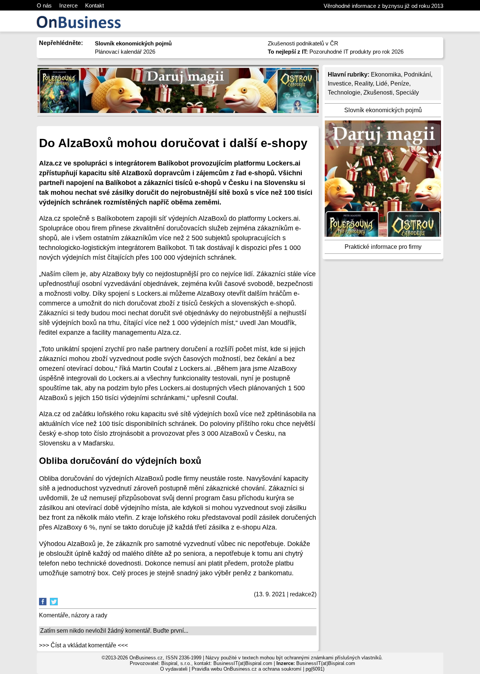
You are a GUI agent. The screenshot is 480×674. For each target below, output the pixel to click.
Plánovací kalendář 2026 (125, 51)
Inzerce (68, 5)
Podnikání (417, 74)
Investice (339, 83)
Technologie (344, 92)
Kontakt (94, 5)
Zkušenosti (378, 92)
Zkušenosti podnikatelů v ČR (303, 43)
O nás (44, 5)
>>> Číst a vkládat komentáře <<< (83, 645)
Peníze (399, 83)
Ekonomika (386, 74)
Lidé (381, 83)
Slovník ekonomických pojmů (383, 110)
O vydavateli (174, 669)
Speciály (407, 92)
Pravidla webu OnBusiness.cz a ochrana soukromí (247, 669)
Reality (363, 83)
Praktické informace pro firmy (383, 247)
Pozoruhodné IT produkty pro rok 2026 (336, 51)
